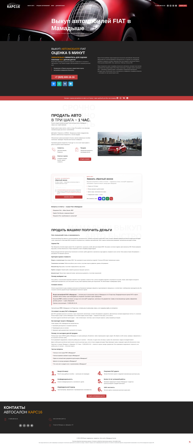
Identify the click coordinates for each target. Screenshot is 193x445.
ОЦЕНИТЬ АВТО (182, 5)
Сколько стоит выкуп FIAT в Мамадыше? (64, 352)
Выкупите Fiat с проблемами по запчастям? (65, 215)
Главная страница (55, 33)
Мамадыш (63, 33)
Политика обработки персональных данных (81, 441)
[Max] (99, 198)
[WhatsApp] (107, 198)
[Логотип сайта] (13, 5)
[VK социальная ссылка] (173, 6)
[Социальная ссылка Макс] (168, 6)
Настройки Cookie (117, 441)
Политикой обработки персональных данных (66, 189)
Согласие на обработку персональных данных (102, 441)
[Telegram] (103, 198)
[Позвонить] (111, 198)
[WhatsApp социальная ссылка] (170, 6)
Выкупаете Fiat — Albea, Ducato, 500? (63, 210)
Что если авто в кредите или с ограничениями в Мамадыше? (69, 364)
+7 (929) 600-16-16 (160, 5)
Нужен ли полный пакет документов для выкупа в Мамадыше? (70, 358)
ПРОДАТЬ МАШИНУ (85, 159)
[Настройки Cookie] (189, 441)
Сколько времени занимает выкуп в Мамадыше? (66, 355)
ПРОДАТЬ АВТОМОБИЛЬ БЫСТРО (96, 396)
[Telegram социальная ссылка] (176, 6)
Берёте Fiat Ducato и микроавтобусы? (63, 213)
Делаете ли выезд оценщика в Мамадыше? (65, 361)
